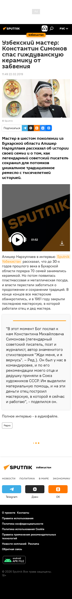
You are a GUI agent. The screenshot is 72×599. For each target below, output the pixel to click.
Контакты (23, 512)
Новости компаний (14, 543)
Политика (27, 478)
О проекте (8, 512)
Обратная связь (12, 549)
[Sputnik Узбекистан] (12, 30)
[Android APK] (14, 560)
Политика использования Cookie (23, 529)
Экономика (62, 478)
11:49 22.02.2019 (12, 74)
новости (8, 478)
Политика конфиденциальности (22, 523)
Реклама (33, 543)
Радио (7, 425)
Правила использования (17, 518)
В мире (44, 478)
